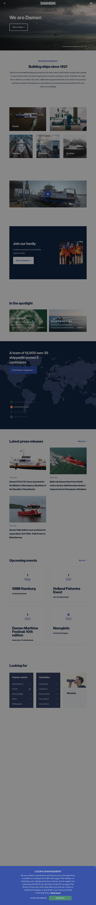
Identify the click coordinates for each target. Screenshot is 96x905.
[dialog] (48, 885)
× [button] (95, 867)
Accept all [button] (60, 898)
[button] (33, 898)
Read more (56, 893)
